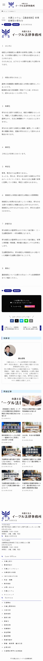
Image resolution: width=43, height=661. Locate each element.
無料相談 (7, 583)
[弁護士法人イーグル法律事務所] (21, 4)
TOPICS (7, 24)
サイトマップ (9, 595)
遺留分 (6, 621)
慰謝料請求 (8, 640)
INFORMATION (11, 576)
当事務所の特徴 (10, 572)
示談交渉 (7, 610)
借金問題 (7, 632)
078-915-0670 (7, 545)
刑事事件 (7, 628)
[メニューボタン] (4, 4)
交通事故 (7, 602)
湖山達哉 (21, 358)
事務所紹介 (8, 565)
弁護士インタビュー (11, 569)
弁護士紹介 (8, 561)
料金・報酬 (8, 580)
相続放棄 (7, 625)
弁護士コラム (9, 591)
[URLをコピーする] (31, 320)
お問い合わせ (9, 587)
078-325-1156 (6, 529)
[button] (12, 320)
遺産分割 (7, 617)
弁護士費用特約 (10, 606)
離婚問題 (7, 636)
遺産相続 (16, 24)
